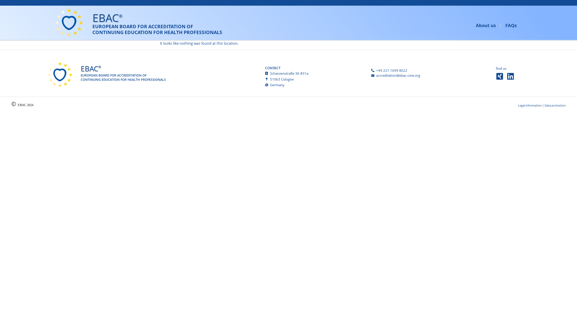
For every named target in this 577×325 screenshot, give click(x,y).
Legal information (530, 105)
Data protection (555, 105)
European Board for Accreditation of (142, 26)
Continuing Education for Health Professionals (157, 32)
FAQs (511, 25)
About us (486, 25)
